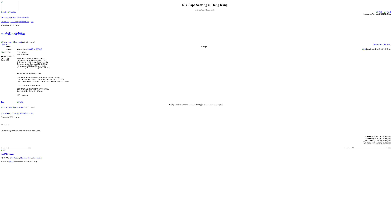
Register (13, 12)
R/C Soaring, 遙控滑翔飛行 (20, 22)
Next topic (387, 44)
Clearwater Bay (25, 158)
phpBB (11, 161)
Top (2, 102)
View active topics (23, 17)
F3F (32, 22)
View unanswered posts (8, 17)
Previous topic (378, 44)
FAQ (380, 12)
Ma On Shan (15, 158)
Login (4, 12)
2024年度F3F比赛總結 (13, 33)
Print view (5, 44)
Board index (5, 22)
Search (388, 12)
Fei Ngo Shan (37, 158)
